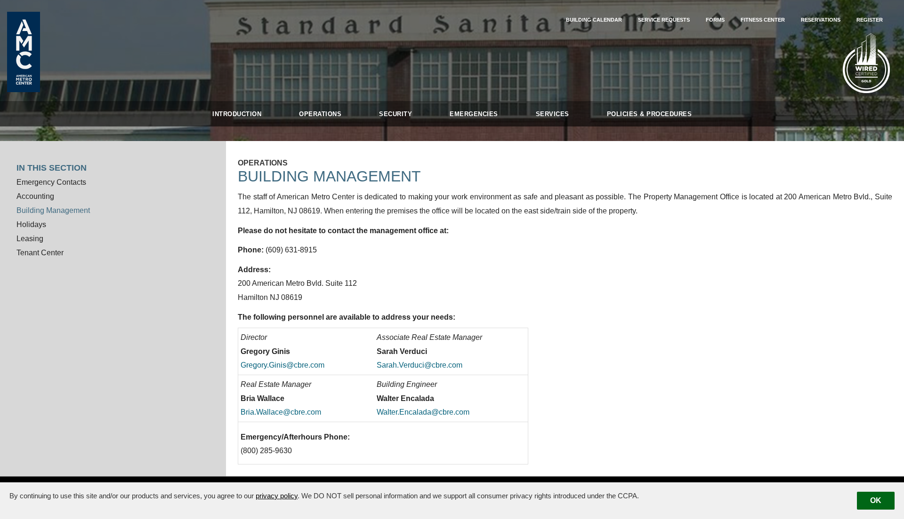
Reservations (820, 20)
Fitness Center (763, 20)
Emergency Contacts (51, 182)
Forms (715, 20)
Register (869, 20)
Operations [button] (320, 114)
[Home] (23, 51)
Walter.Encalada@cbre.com (423, 412)
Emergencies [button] (474, 114)
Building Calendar (594, 20)
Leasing (29, 239)
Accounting (35, 196)
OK (875, 500)
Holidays (31, 224)
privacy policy (277, 496)
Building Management (53, 210)
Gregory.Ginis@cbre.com (282, 365)
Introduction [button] (236, 114)
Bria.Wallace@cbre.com (281, 412)
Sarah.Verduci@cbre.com (419, 365)
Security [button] (395, 114)
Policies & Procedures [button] (649, 114)
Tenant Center (40, 253)
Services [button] (552, 114)
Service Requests (664, 20)
